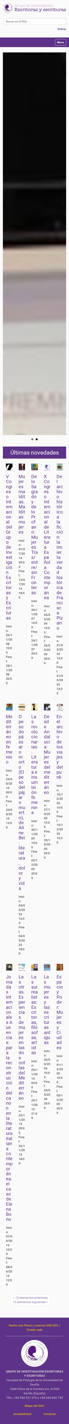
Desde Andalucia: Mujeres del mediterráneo (47, 754)
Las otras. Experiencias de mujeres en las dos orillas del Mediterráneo (22, 1037)
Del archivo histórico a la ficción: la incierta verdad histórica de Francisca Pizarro (60, 552)
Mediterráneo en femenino (9, 739)
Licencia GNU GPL (46, 1325)
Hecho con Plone (20, 1325)
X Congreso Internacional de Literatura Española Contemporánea (47, 537)
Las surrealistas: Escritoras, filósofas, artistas (34, 1014)
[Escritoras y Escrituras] (34, 8)
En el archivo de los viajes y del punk (60, 747)
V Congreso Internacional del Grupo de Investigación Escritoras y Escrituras (9, 547)
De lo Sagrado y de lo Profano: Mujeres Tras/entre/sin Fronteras (34, 534)
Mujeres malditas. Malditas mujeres (22, 504)
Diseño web (34, 1330)
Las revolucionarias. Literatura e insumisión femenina (34, 764)
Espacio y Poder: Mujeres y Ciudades (60, 1012)
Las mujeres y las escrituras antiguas (47, 1009)
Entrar (62, 29)
